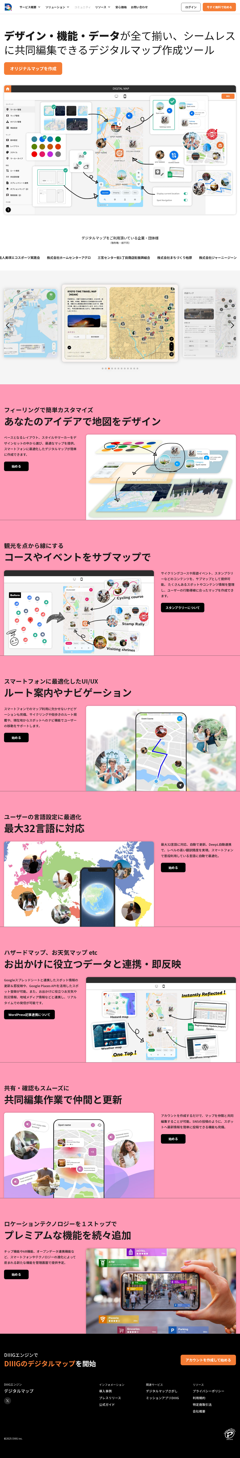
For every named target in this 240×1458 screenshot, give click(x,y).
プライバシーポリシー (208, 1391)
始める (16, 466)
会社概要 (199, 1411)
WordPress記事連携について (29, 1014)
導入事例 (105, 1391)
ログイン (191, 7)
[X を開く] (7, 1400)
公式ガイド (107, 1404)
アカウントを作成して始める (208, 1359)
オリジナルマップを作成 (33, 68)
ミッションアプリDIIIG (162, 1398)
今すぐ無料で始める (219, 7)
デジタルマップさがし (162, 1391)
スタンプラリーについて (183, 607)
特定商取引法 (202, 1404)
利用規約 (199, 1398)
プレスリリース (110, 1398)
